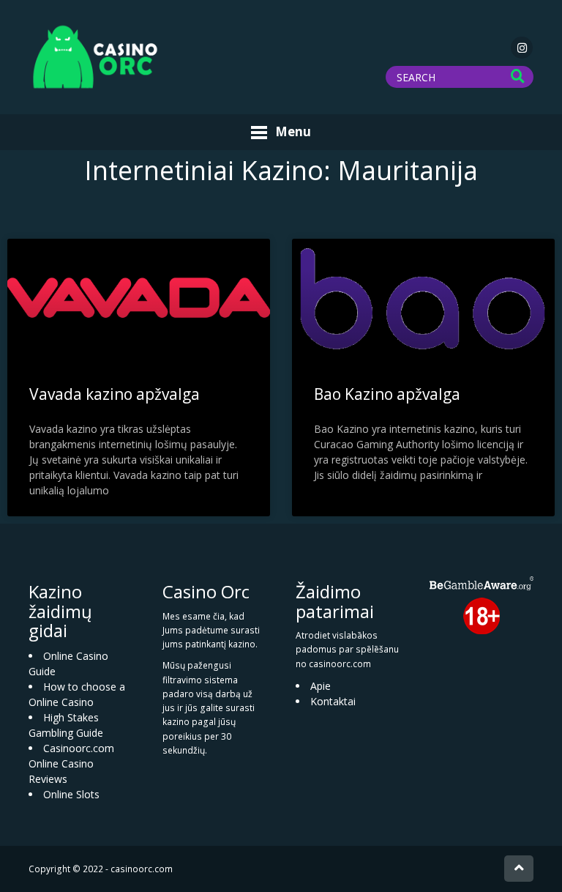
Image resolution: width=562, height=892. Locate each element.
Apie (320, 686)
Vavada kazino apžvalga (114, 394)
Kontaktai (333, 701)
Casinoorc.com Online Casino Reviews (71, 763)
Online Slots (71, 794)
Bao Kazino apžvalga (387, 394)
